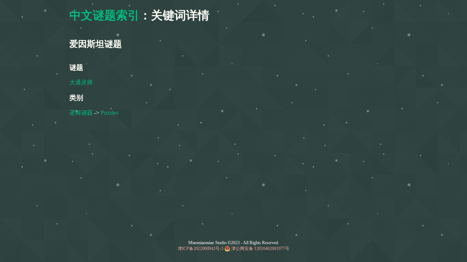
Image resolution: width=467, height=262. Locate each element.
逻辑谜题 (81, 113)
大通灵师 (81, 82)
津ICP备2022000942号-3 (200, 248)
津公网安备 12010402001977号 (260, 248)
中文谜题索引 (104, 15)
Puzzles (109, 113)
